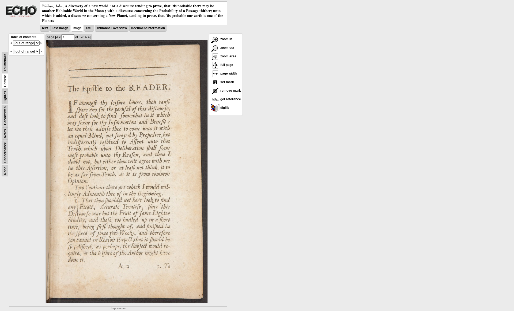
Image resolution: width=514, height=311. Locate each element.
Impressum (118, 308)
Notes (5, 133)
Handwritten (5, 115)
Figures (5, 96)
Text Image (60, 28)
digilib (224, 108)
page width (228, 73)
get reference (230, 99)
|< (56, 37)
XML (89, 28)
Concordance (5, 152)
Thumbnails (5, 62)
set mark (227, 82)
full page (226, 65)
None (5, 171)
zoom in (226, 39)
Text (44, 28)
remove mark (230, 90)
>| (89, 37)
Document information (148, 28)
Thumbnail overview (111, 28)
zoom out (227, 48)
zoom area (228, 56)
